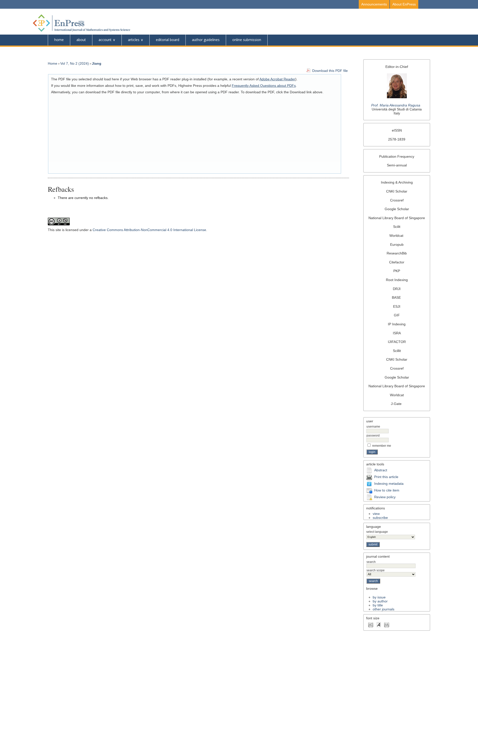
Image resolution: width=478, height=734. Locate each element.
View (376, 514)
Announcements (374, 4)
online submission (246, 39)
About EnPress (404, 4)
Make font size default (378, 624)
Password (373, 435)
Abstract (380, 470)
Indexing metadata (389, 484)
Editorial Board (167, 39)
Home (59, 39)
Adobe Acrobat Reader (277, 79)
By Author (380, 601)
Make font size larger (386, 624)
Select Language (377, 532)
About (81, 39)
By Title (378, 605)
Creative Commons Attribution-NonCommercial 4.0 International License (149, 230)
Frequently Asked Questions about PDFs (264, 86)
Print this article (386, 477)
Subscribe (380, 518)
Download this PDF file (330, 71)
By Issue (379, 597)
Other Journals (383, 609)
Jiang (96, 63)
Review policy (385, 497)
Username (373, 426)
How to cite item (386, 490)
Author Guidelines (206, 39)
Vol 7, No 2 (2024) (74, 63)
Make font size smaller (370, 624)
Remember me (381, 445)
